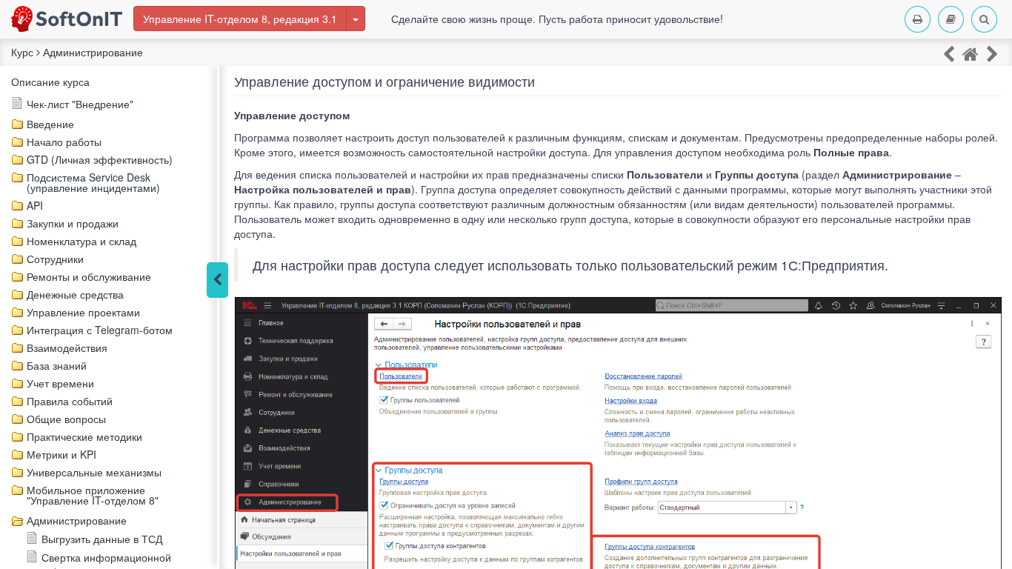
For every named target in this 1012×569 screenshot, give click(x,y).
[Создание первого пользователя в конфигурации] (948, 53)
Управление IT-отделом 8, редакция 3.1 (240, 18)
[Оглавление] (951, 19)
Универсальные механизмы (94, 472)
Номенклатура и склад (81, 240)
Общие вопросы (66, 418)
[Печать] (917, 19)
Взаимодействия (67, 347)
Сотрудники (55, 258)
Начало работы (64, 141)
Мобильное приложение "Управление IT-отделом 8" (93, 495)
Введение (50, 123)
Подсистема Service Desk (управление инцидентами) (93, 182)
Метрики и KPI (61, 454)
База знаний (57, 365)
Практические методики (84, 436)
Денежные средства (75, 294)
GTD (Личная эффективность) (100, 159)
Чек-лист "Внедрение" (80, 103)
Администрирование (77, 520)
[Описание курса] (970, 53)
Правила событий (70, 400)
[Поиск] (984, 19)
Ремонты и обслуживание (89, 276)
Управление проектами (83, 312)
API (35, 205)
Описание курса (50, 81)
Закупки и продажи (73, 223)
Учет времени (60, 383)
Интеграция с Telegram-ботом (100, 329)
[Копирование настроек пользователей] (992, 53)
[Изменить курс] (355, 18)
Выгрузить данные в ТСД (101, 538)
